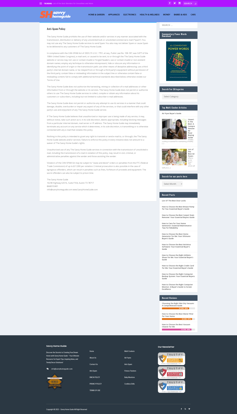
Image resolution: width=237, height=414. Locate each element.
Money (166, 15)
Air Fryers (127, 358)
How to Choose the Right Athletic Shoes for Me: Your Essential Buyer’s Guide (177, 257)
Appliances (114, 15)
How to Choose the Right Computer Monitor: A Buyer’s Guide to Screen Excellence (177, 286)
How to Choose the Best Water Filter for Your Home (177, 315)
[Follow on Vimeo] (189, 408)
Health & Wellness (149, 15)
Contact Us (94, 364)
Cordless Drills (129, 384)
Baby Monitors (129, 377)
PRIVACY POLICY (96, 384)
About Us (93, 358)
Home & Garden (96, 15)
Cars (193, 15)
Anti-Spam (128, 364)
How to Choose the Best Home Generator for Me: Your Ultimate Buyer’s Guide (176, 236)
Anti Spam (93, 371)
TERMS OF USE (95, 390)
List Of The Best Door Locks (174, 200)
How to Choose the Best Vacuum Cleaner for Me (176, 325)
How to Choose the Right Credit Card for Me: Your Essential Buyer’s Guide (178, 266)
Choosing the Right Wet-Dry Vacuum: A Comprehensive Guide (178, 304)
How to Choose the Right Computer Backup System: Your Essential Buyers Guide (178, 276)
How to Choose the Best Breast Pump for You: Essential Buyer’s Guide (178, 208)
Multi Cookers (129, 351)
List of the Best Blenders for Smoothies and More (73, 3)
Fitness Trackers (130, 371)
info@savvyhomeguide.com (62, 369)
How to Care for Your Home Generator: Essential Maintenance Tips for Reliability (176, 225)
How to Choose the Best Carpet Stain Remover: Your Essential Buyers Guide (178, 216)
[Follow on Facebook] (181, 408)
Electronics (129, 15)
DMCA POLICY (95, 377)
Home (92, 351)
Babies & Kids (180, 15)
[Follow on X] (185, 408)
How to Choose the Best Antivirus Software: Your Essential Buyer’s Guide (176, 246)
